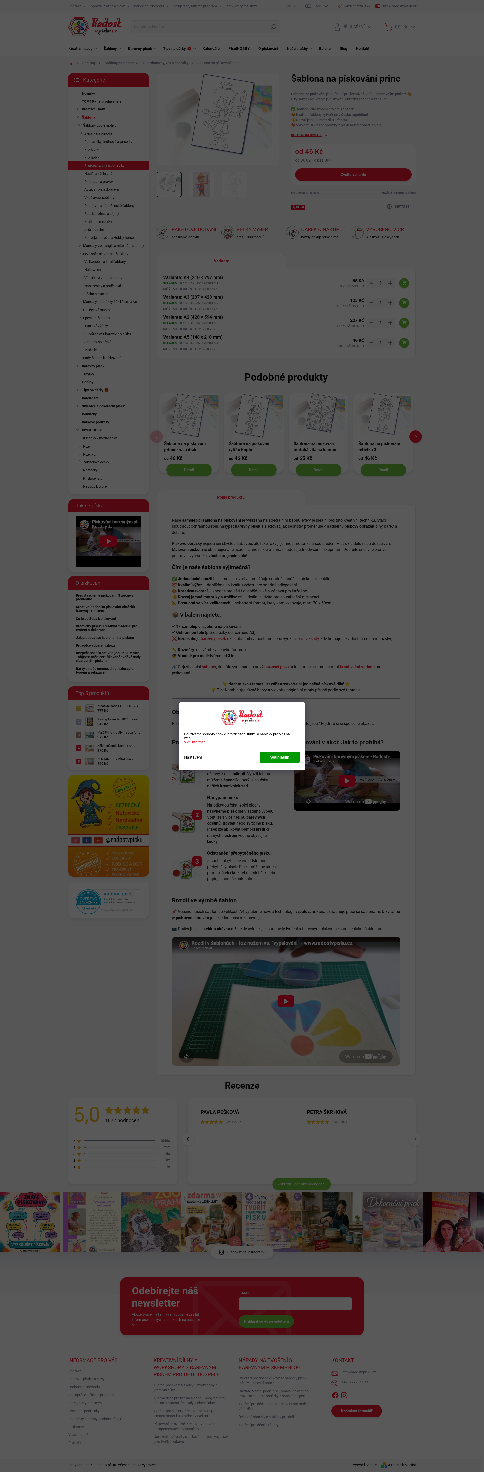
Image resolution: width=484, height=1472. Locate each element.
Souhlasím (279, 757)
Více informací (195, 742)
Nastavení (193, 757)
